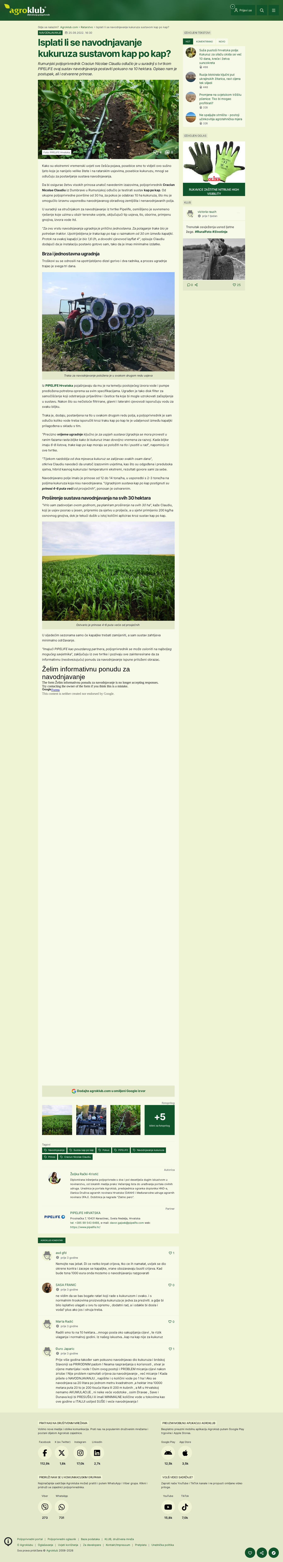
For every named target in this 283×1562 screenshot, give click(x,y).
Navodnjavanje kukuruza (150, 1150)
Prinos (51, 1156)
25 (239, 285)
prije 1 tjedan (209, 216)
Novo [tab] (222, 41)
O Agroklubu (25, 1544)
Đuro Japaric (65, 1349)
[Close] (262, 10)
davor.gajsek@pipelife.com (127, 1222)
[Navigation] (273, 10)
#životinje (219, 232)
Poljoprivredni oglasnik (62, 1539)
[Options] (238, 213)
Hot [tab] (188, 41)
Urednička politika (162, 1544)
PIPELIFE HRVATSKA (85, 1213)
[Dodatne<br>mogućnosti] (273, 1553)
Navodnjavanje (56, 1150)
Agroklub (52, 1550)
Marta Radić (64, 1321)
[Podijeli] (262, 1553)
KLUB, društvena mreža (119, 1539)
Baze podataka (90, 1539)
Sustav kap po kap (83, 1150)
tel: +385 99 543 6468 (84, 1222)
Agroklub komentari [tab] (52, 1240)
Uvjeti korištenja (68, 1544)
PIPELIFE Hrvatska (59, 386)
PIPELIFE (123, 1150)
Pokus (105, 1150)
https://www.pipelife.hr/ (85, 1227)
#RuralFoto (203, 232)
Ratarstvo (87, 27)
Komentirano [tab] (204, 41)
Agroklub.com (69, 27)
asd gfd (61, 1253)
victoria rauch (207, 211)
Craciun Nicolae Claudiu (77, 1156)
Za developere (92, 1544)
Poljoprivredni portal (30, 1539)
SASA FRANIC (66, 1285)
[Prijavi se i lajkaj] (250, 1553)
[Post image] (214, 259)
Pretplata (140, 1544)
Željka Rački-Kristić (84, 1174)
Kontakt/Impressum (118, 1544)
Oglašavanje (45, 1544)
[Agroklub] (27, 10)
